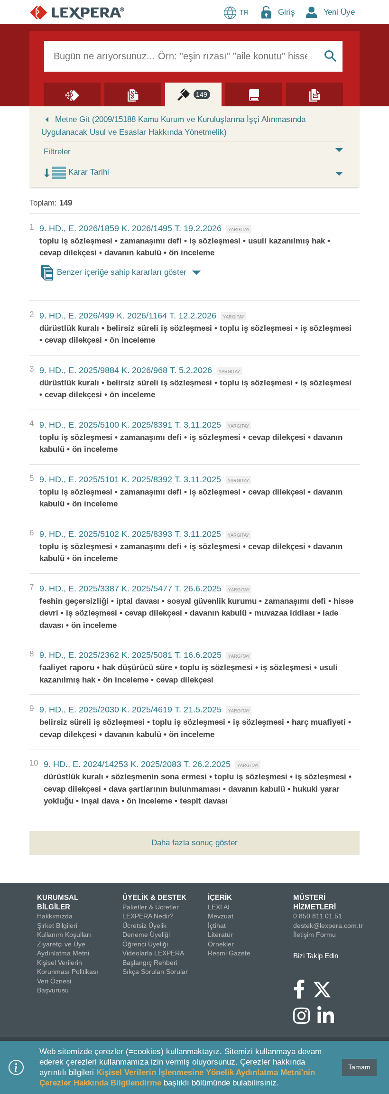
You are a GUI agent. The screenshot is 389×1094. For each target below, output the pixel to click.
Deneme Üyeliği (146, 934)
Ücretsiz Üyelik (144, 925)
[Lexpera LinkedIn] (329, 1020)
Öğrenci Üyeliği (145, 944)
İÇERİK (220, 897)
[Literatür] (253, 94)
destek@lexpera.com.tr (328, 925)
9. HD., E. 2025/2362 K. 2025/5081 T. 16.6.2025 (130, 655)
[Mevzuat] (132, 94)
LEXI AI (219, 907)
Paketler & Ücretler (150, 907)
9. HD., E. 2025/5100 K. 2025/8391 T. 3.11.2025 (130, 425)
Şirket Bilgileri (57, 925)
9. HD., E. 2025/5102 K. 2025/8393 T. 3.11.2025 (130, 534)
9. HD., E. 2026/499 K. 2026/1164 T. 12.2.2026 (127, 315)
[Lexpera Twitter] (326, 988)
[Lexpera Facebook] (303, 994)
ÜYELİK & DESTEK (154, 897)
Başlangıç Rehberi (149, 962)
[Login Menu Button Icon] (266, 12)
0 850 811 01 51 (317, 916)
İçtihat (217, 925)
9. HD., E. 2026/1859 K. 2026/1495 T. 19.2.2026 (130, 228)
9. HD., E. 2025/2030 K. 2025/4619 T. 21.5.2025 (130, 709)
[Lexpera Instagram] (305, 1020)
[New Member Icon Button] (311, 12)
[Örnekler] (314, 94)
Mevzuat (220, 916)
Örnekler (221, 944)
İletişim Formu (314, 934)
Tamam (359, 1067)
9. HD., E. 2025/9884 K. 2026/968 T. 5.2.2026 (125, 370)
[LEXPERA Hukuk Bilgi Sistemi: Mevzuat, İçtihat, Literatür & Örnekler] (77, 12)
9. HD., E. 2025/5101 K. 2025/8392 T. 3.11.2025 (130, 479)
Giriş (286, 12)
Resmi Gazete (229, 953)
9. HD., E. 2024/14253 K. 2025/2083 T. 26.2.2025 (137, 764)
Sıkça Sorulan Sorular (155, 971)
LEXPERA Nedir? (148, 916)
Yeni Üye (339, 12)
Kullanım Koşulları (64, 934)
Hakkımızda (55, 916)
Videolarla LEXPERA (153, 953)
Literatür (220, 934)
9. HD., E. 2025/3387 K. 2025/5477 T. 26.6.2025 (130, 588)
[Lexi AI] (72, 94)
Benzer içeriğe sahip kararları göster (122, 272)
